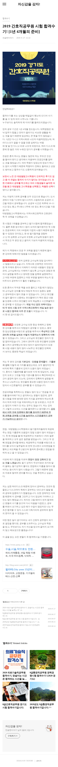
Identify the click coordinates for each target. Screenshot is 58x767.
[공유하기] (11, 591)
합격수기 (6, 602)
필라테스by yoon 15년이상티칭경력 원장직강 (20, 569)
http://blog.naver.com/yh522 (16, 565)
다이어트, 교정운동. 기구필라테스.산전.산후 (20, 574)
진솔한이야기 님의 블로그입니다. (19, 730)
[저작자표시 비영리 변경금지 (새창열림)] (33, 591)
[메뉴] (4, 4)
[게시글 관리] (14, 591)
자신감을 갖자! (29, 4)
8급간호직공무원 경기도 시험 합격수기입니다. (20, 619)
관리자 (38, 761)
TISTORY (29, 761)
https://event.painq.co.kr (15, 545)
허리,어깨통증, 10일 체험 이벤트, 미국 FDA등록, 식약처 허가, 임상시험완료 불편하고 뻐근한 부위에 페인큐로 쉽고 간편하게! (20, 554)
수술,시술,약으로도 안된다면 (20, 549)
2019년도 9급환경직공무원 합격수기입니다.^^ (20, 622)
